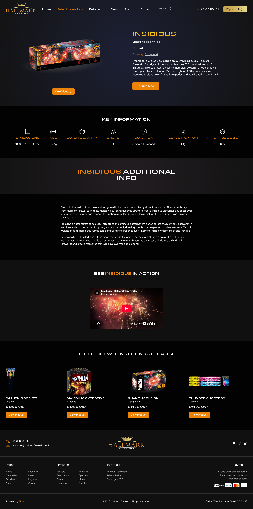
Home (46, 9)
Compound (151, 54)
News (115, 9)
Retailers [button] (95, 9)
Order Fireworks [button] (68, 9)
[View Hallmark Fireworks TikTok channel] (239, 443)
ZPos (21, 501)
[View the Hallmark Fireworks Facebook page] (228, 443)
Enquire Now (145, 86)
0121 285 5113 (210, 9)
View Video (62, 91)
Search (170, 9)
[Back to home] (21, 9)
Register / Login (235, 9)
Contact (146, 9)
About (129, 9)
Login (136, 42)
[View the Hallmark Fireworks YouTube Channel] (234, 443)
